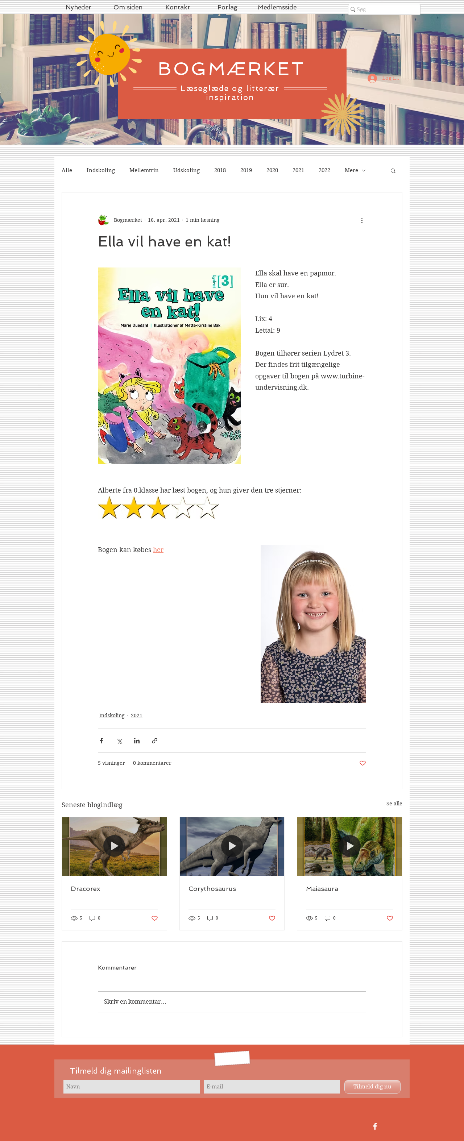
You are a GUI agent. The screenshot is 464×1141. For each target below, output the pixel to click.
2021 (298, 170)
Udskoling (186, 170)
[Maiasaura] (349, 846)
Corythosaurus (212, 888)
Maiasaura (322, 888)
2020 (272, 170)
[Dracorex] (114, 846)
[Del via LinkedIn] (136, 740)
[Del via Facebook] (101, 740)
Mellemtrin (144, 170)
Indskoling (101, 170)
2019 (246, 170)
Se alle (394, 803)
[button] (393, 170)
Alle (67, 170)
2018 (220, 170)
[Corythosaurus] (232, 846)
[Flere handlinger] (361, 220)
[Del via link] (154, 740)
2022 (324, 170)
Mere (351, 170)
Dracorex (85, 888)
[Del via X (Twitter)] (119, 740)
